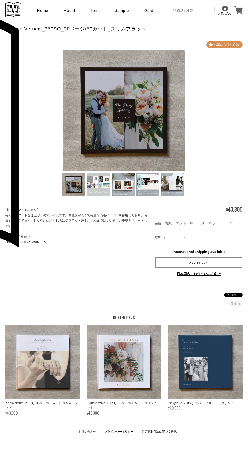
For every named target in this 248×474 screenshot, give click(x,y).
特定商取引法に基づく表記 (159, 431)
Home (42, 10)
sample (122, 10)
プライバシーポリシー (118, 431)
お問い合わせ (87, 431)
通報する (236, 303)
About (70, 10)
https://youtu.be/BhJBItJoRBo (26, 242)
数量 (158, 237)
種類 (158, 224)
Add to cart (199, 262)
